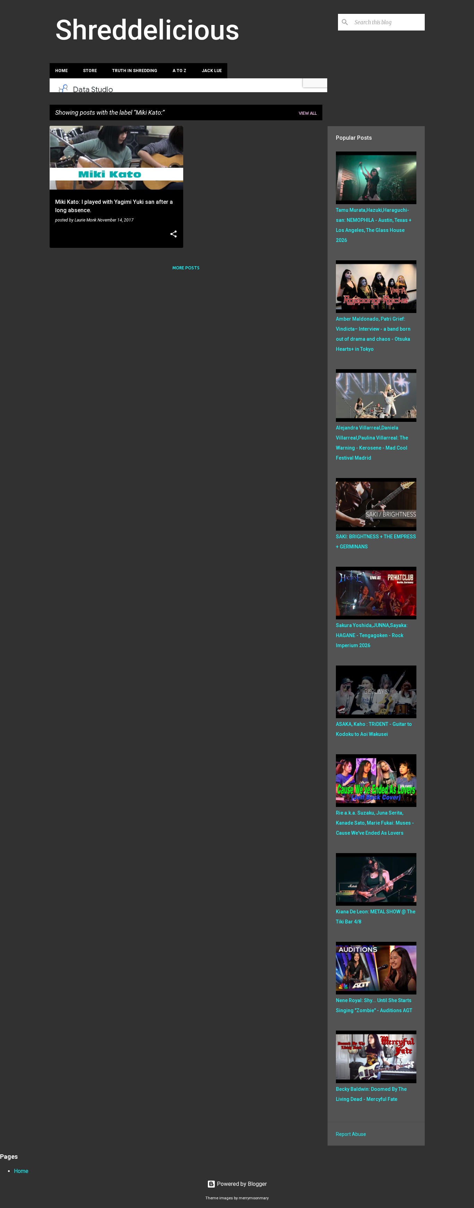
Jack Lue (212, 70)
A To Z (179, 70)
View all (308, 113)
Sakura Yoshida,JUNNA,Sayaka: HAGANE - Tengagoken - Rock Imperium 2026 (372, 635)
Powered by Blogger (241, 1184)
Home (61, 70)
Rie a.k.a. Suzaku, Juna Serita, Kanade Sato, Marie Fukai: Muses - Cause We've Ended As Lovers (375, 823)
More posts (186, 268)
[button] (173, 235)
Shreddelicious (147, 30)
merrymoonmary (254, 1198)
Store (90, 70)
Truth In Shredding (134, 70)
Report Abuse (351, 1134)
